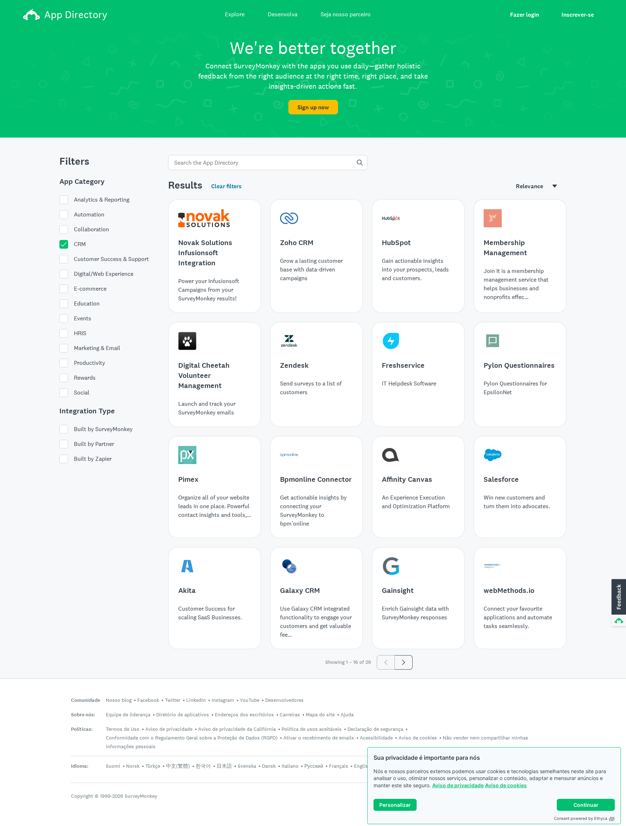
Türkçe (152, 766)
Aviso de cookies (506, 785)
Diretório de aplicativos (182, 714)
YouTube (249, 700)
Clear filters (226, 186)
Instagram (223, 700)
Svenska (247, 766)
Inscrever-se (578, 14)
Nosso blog (119, 700)
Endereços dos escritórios (244, 714)
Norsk (132, 766)
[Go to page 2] (404, 662)
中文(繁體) (178, 766)
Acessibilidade (376, 737)
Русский (313, 766)
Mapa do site (320, 714)
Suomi (113, 766)
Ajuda (347, 714)
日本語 (224, 766)
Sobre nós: (83, 714)
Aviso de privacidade (458, 785)
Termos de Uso (122, 729)
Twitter (172, 700)
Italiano (290, 766)
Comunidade (85, 700)
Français (338, 766)
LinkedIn (196, 700)
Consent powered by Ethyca (580, 818)
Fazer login (524, 14)
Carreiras (290, 714)
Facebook (148, 700)
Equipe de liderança (128, 714)
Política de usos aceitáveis (311, 729)
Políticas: (82, 729)
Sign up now (313, 107)
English (362, 766)
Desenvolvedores (284, 700)
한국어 (203, 766)
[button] (618, 603)
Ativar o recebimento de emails (318, 737)
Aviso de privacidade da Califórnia (237, 729)
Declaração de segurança (375, 729)
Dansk (269, 766)
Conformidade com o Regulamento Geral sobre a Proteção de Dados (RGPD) (191, 737)
